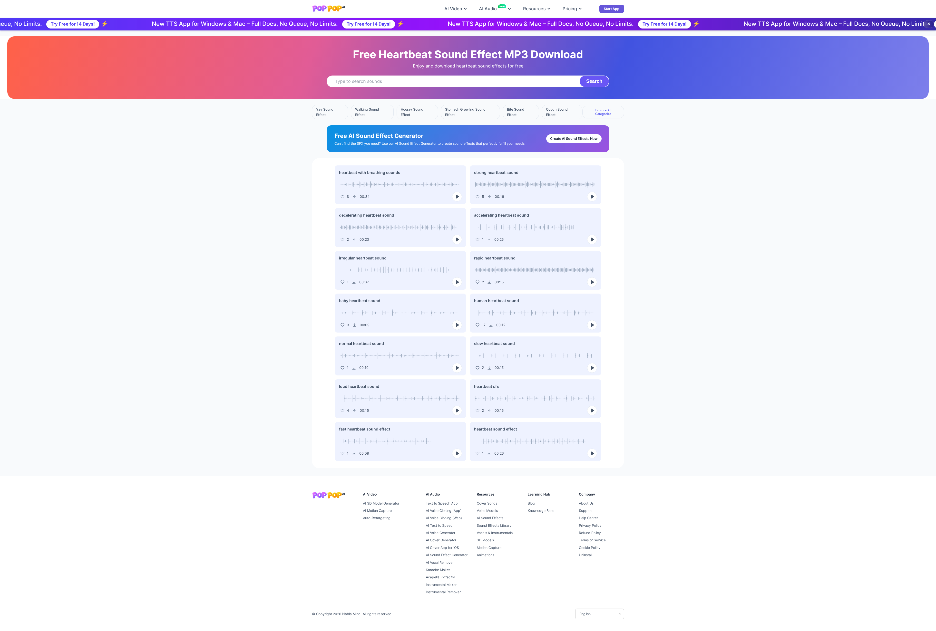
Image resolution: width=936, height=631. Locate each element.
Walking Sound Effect (367, 112)
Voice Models (487, 510)
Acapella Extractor (440, 577)
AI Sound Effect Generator (447, 555)
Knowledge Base (541, 510)
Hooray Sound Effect (412, 112)
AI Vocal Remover (440, 562)
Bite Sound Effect (515, 112)
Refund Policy (590, 533)
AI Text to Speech (440, 525)
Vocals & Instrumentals (495, 533)
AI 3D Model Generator (381, 503)
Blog (531, 503)
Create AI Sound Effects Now (574, 138)
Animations (485, 555)
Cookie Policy (589, 547)
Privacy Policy (590, 525)
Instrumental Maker (441, 585)
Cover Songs (487, 503)
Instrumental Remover (443, 592)
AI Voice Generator (440, 533)
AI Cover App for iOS (442, 547)
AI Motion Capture (377, 510)
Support (585, 510)
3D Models (485, 540)
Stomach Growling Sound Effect (465, 112)
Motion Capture (489, 547)
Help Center (588, 518)
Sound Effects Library (494, 525)
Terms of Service (592, 540)
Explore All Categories (603, 112)
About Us (586, 503)
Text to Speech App (442, 503)
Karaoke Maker (438, 570)
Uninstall (585, 555)
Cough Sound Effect (557, 112)
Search (594, 81)
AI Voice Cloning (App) (443, 510)
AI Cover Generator (441, 540)
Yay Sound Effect (324, 112)
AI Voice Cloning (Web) (444, 518)
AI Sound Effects (490, 518)
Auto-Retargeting (376, 518)
